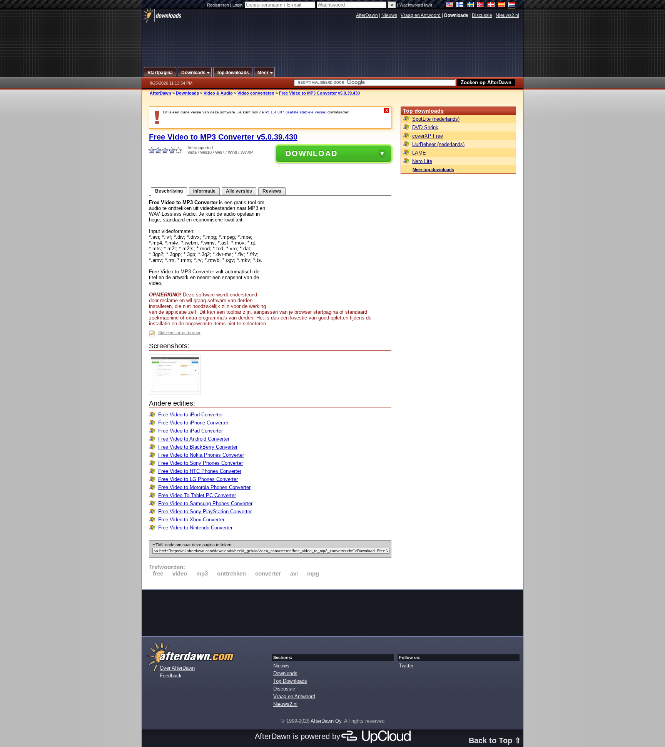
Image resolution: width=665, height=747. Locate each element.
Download (312, 153)
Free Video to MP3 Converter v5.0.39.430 (319, 93)
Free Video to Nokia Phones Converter (201, 455)
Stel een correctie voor (179, 332)
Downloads (187, 93)
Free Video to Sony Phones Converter (200, 463)
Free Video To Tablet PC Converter (197, 495)
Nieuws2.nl (507, 15)
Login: (238, 5)
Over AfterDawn (177, 668)
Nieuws (389, 15)
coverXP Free (427, 136)
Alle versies (239, 191)
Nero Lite (422, 161)
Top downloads (423, 111)
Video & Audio (218, 93)
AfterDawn (367, 15)
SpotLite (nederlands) (435, 119)
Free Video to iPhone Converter (193, 423)
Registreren (218, 5)
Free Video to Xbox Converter (191, 519)
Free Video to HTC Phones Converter (199, 471)
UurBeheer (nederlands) (438, 144)
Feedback (171, 676)
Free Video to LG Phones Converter (198, 479)
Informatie (204, 191)
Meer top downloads (433, 169)
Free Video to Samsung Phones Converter (205, 503)
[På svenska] (470, 5)
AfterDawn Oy (326, 721)
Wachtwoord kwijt (415, 5)
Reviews (271, 191)
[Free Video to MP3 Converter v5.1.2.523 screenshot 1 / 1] (177, 393)
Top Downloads (290, 681)
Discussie (482, 15)
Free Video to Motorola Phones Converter (204, 487)
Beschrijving (169, 191)
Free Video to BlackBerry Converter (197, 447)
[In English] (449, 5)
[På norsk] (481, 5)
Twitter (406, 666)
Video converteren (255, 93)
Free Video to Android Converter (193, 439)
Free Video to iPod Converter (190, 415)
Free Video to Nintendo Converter (195, 528)
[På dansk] (491, 5)
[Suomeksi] (460, 5)
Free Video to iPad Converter (190, 431)
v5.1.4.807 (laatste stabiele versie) (295, 112)
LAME (419, 153)
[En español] (501, 5)
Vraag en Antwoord (421, 15)
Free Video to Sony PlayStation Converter (205, 511)
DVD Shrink (425, 127)
